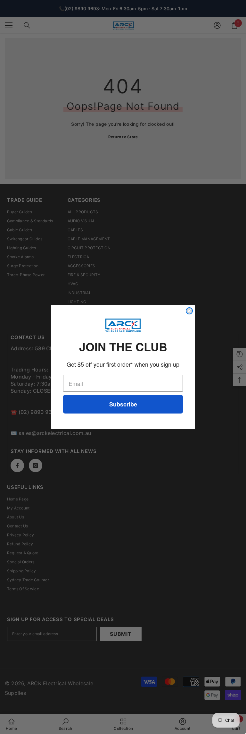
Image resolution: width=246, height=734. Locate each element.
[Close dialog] (189, 311)
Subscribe (123, 404)
